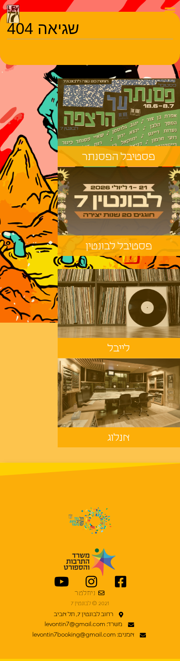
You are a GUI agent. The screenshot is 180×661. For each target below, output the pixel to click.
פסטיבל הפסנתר (118, 157)
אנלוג (118, 438)
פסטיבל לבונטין (119, 246)
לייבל (118, 348)
